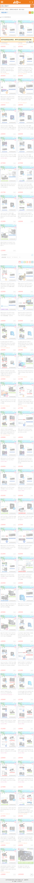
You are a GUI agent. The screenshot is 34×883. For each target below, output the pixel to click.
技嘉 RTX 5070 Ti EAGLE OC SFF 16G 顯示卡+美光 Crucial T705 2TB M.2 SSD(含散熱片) (25, 314)
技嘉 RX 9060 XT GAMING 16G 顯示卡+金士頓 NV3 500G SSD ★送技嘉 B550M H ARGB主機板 (25, 722)
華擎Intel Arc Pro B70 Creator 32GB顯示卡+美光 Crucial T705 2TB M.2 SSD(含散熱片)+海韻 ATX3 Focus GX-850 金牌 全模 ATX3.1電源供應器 (25, 70)
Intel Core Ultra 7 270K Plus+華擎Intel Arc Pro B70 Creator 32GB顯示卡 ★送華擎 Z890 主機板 (8, 156)
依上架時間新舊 (22, 262)
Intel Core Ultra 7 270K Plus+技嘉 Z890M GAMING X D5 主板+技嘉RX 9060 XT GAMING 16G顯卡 (8, 664)
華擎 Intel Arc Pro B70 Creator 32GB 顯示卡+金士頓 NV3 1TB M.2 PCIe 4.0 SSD (25, 431)
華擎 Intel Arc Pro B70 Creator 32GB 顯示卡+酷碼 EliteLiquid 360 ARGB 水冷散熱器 (7, 98)
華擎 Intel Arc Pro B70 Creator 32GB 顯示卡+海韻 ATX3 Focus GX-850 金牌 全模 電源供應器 (25, 285)
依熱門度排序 (20, 262)
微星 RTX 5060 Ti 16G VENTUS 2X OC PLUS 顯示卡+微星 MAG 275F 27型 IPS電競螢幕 (8, 634)
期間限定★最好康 (14, 9)
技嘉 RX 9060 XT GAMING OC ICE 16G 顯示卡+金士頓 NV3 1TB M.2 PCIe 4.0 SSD (25, 664)
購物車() (32, 2)
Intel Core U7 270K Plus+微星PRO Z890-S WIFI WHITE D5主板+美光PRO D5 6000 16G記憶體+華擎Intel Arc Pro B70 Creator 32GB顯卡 (25, 187)
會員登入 (30, 2)
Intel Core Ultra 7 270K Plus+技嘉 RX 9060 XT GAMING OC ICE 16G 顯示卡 (25, 518)
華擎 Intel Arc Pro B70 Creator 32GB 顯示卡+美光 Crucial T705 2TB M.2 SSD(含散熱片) (8, 547)
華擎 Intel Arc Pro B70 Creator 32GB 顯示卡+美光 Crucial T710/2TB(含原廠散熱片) (25, 547)
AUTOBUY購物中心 (17, 2)
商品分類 (4, 12)
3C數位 (6, 9)
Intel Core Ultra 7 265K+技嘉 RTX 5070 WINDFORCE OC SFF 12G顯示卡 (8, 809)
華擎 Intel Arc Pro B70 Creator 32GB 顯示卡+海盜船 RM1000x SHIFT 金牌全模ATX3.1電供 (25, 98)
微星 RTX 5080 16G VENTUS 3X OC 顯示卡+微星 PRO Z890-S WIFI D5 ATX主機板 (8, 605)
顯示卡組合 (21, 9)
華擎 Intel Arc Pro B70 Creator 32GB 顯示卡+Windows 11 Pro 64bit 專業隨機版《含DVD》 (8, 314)
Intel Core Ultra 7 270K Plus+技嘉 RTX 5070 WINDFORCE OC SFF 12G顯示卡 (8, 518)
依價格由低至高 (25, 262)
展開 (30, 13)
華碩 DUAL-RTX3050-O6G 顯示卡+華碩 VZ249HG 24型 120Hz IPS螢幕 (25, 372)
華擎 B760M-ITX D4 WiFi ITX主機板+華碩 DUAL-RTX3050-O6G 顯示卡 (8, 244)
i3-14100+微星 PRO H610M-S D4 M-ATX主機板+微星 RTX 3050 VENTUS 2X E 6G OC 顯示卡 (25, 693)
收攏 (32, 13)
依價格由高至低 (27, 262)
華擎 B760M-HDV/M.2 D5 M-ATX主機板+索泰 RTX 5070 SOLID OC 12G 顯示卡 (8, 186)
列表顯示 (30, 262)
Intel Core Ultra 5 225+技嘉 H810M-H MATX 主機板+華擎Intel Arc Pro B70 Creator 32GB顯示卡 (8, 127)
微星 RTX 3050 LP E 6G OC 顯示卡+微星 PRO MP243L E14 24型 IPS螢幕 (8, 401)
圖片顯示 (32, 262)
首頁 (3, 9)
